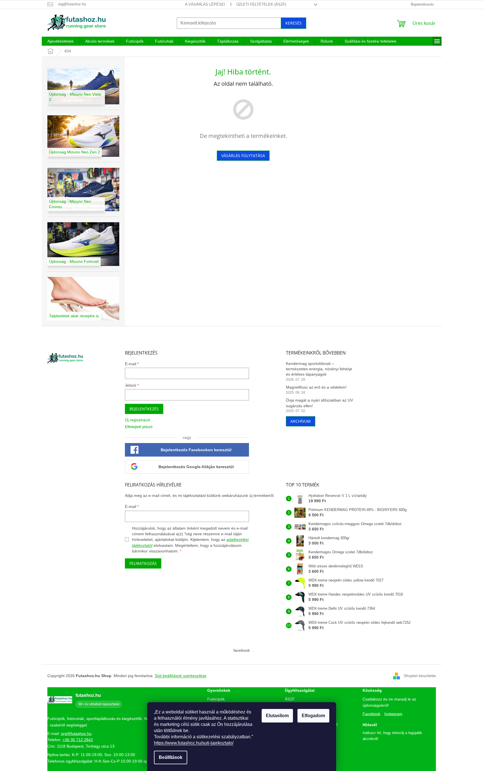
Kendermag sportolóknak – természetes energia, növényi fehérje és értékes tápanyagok (319, 369)
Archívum (300, 421)
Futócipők (216, 699)
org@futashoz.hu (76, 733)
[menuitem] (60, 41)
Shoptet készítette (420, 675)
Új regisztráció (137, 420)
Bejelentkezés (144, 408)
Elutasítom (277, 715)
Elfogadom (313, 715)
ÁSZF (290, 699)
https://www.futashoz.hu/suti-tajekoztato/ (193, 743)
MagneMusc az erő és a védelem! (316, 387)
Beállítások (170, 757)
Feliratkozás (143, 563)
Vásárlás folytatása (243, 155)
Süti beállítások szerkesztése (180, 675)
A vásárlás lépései (205, 4)
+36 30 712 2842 (78, 739)
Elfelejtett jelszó (139, 426)
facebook (241, 650)
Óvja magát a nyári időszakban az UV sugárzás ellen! (319, 403)
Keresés (293, 23)
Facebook (371, 713)
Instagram (393, 713)
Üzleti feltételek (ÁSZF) (261, 4)
